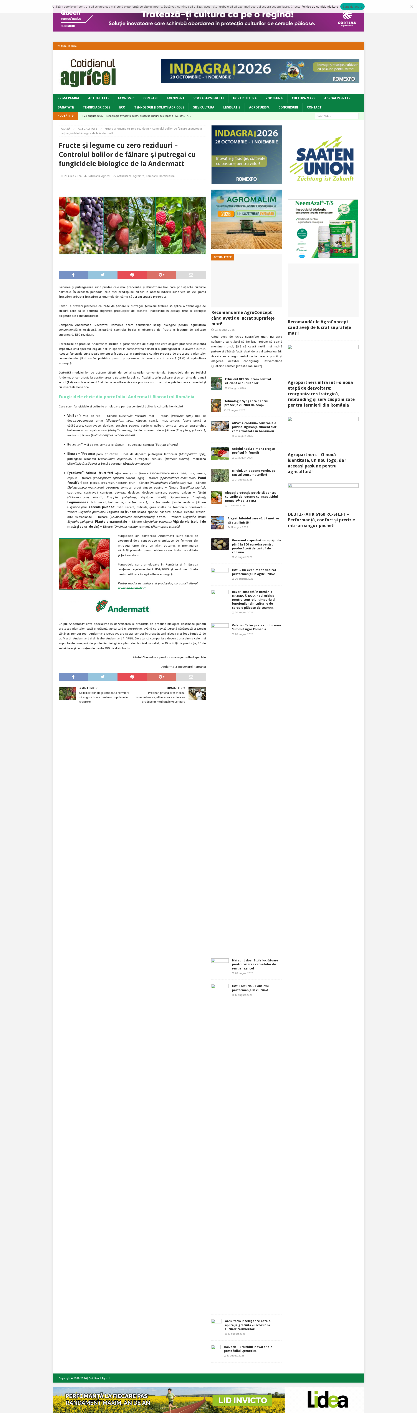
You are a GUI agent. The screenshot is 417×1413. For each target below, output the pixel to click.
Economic (126, 98)
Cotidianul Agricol (99, 176)
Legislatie (231, 107)
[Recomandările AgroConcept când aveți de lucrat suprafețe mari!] (246, 280)
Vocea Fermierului (209, 98)
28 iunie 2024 (73, 176)
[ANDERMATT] (323, 255)
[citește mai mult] (249, 366)
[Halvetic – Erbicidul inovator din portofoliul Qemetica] (216, 1351)
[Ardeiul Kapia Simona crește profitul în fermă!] (220, 453)
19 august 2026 (243, 995)
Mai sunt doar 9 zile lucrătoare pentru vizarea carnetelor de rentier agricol (255, 964)
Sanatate (66, 107)
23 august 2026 (225, 329)
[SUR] (323, 186)
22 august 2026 (244, 436)
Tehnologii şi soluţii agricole (159, 107)
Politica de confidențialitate (319, 6)
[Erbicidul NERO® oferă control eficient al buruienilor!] (216, 383)
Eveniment (176, 98)
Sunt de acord (352, 6)
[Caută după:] (337, 115)
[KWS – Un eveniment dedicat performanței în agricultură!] (220, 574)
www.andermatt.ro (132, 588)
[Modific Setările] (411, 6)
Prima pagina (68, 98)
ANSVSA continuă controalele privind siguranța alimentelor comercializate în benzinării (254, 427)
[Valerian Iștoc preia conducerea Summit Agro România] (220, 786)
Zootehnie (274, 98)
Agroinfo (138, 176)
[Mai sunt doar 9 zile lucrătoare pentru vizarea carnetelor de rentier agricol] (220, 964)
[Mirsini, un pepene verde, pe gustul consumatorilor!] (220, 475)
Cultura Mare (303, 98)
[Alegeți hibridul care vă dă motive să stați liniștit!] (217, 522)
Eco (122, 107)
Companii (150, 98)
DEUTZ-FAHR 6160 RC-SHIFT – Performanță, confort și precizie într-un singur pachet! (321, 520)
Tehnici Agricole (96, 107)
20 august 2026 (244, 579)
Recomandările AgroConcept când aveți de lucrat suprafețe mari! (243, 318)
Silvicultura (203, 107)
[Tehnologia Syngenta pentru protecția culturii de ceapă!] (216, 405)
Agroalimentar (337, 98)
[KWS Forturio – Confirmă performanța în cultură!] (220, 1147)
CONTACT (314, 107)
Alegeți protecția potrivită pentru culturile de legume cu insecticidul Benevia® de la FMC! (251, 496)
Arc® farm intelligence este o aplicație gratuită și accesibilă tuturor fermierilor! (248, 1325)
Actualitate (98, 98)
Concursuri (288, 107)
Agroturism (259, 107)
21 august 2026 (243, 480)
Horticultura (245, 98)
